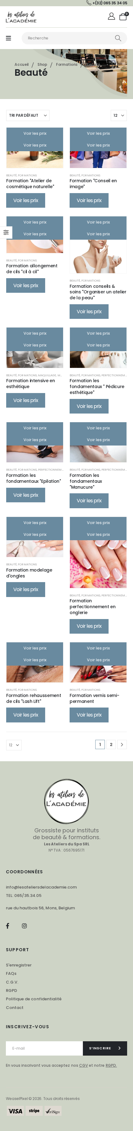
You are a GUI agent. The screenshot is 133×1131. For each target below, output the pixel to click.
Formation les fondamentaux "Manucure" (86, 481)
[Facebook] (7, 926)
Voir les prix (35, 133)
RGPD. (111, 1065)
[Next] (122, 744)
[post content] (98, 244)
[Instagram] (24, 926)
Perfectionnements (116, 375)
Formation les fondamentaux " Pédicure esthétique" (97, 387)
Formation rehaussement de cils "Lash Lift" (33, 698)
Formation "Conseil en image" (93, 184)
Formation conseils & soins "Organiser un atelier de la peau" (98, 292)
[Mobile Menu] (8, 38)
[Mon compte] (112, 17)
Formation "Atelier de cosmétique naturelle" (30, 184)
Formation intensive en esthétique (30, 384)
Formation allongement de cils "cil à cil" (32, 269)
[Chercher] (118, 38)
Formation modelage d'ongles (29, 573)
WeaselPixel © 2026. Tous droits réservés (43, 1098)
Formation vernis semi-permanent (94, 698)
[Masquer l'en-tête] (21, 16)
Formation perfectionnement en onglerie (92, 607)
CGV (83, 1065)
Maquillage (47, 375)
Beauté (11, 175)
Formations (27, 175)
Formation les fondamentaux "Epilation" (33, 478)
